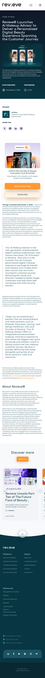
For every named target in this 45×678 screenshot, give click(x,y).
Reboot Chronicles (10, 615)
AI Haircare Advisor (10, 569)
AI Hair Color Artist (10, 572)
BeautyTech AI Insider (11, 592)
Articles (6, 595)
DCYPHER (15, 376)
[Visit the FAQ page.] (40, 5)
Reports (6, 603)
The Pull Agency (27, 378)
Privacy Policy (22, 669)
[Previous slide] (5, 491)
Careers (27, 569)
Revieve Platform (9, 558)
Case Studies (8, 606)
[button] (31, 5)
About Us (27, 558)
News (12, 17)
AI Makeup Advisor (10, 565)
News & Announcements (9, 611)
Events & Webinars (10, 599)
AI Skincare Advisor (10, 561)
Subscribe (22, 194)
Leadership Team (30, 561)
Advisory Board (30, 565)
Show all (22, 459)
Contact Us (28, 572)
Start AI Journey (22, 186)
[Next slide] (40, 491)
